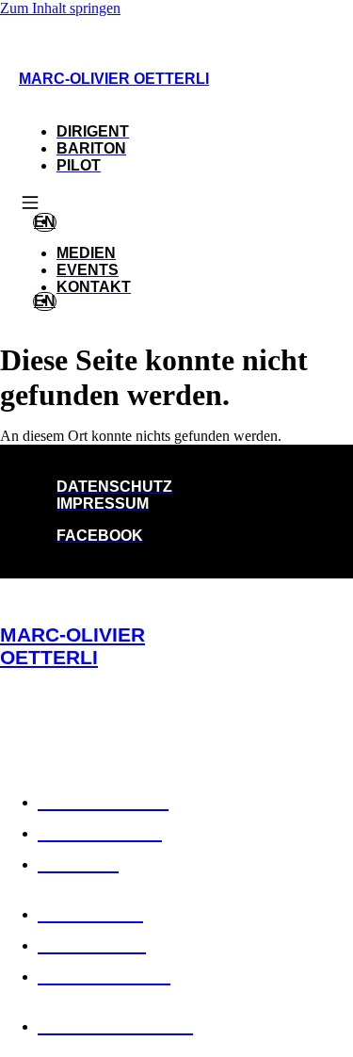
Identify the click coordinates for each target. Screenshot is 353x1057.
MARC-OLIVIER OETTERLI (114, 79)
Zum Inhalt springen (60, 8)
